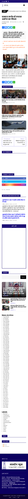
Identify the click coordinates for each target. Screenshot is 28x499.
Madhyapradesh (7, 422)
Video (4, 429)
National (4, 23)
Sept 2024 (6, 350)
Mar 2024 (6, 359)
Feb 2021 (5, 401)
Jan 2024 (6, 362)
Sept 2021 (5, 398)
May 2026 (6, 321)
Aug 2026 (6, 317)
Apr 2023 (6, 375)
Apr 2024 (6, 357)
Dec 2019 (5, 407)
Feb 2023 (6, 378)
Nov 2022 (5, 382)
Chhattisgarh (6, 415)
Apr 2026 (6, 322)
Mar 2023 (6, 376)
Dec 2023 (6, 363)
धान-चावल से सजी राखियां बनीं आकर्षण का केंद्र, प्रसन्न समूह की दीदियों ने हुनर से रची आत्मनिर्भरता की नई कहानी (14, 47)
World (4, 431)
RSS (18, 497)
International (6, 421)
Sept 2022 (5, 385)
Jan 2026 (6, 327)
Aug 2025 (6, 334)
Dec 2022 (6, 381)
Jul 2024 (5, 353)
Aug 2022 (5, 387)
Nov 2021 (5, 395)
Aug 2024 (6, 352)
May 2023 (6, 373)
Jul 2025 (5, 336)
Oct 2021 (5, 397)
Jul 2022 (5, 388)
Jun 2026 (6, 319)
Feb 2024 (6, 360)
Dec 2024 (6, 346)
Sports (4, 428)
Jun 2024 (6, 354)
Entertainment (6, 416)
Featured (5, 418)
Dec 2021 (5, 394)
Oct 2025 (6, 331)
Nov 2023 (6, 365)
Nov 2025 (6, 330)
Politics (5, 426)
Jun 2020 (5, 404)
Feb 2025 (6, 343)
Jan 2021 (5, 403)
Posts (5, 445)
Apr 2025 (6, 340)
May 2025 (6, 338)
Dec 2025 (6, 328)
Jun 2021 (5, 400)
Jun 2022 (5, 389)
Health (4, 419)
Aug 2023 (6, 369)
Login (10, 497)
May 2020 (5, 406)
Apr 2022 (5, 391)
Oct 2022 (5, 384)
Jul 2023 (5, 371)
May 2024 (6, 356)
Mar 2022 (5, 392)
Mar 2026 (6, 324)
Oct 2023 (6, 366)
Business (5, 413)
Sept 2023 (6, 368)
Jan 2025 (6, 344)
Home (14, 497)
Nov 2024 (6, 347)
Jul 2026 (5, 318)
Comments (6, 446)
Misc (4, 424)
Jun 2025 (6, 337)
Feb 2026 (6, 325)
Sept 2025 (6, 333)
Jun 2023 (6, 372)
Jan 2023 (6, 379)
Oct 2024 (6, 349)
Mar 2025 (6, 341)
